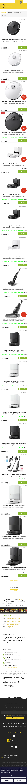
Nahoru (15, 590)
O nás (3, 723)
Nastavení (13, 775)
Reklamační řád (13, 726)
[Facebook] (14, 736)
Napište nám (5, 726)
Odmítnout (7, 780)
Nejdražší (10, 12)
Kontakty (24, 723)
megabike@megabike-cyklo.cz (11, 755)
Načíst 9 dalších (14, 580)
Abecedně (3, 15)
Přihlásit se (12, 718)
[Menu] (21, 2)
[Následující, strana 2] (14, 584)
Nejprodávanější (17, 12)
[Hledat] (17, 2)
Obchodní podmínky (15, 723)
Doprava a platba (22, 726)
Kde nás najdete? (16, 740)
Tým (8, 723)
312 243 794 (7, 757)
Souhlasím (20, 780)
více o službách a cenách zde (10, 667)
